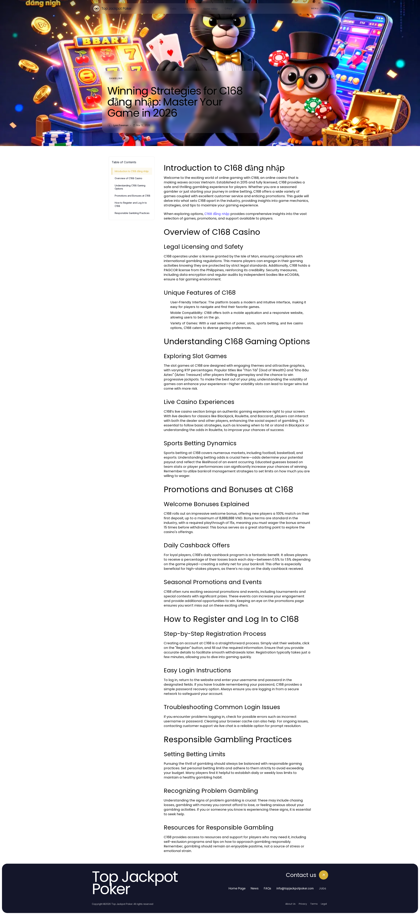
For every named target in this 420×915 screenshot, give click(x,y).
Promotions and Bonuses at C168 (132, 195)
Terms (314, 903)
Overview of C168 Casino (128, 178)
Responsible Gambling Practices (132, 213)
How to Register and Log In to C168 (131, 204)
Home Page (237, 888)
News (255, 888)
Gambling (116, 78)
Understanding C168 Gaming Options (130, 187)
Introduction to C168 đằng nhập (132, 171)
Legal (324, 903)
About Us (290, 903)
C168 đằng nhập (217, 214)
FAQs (267, 888)
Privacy (303, 903)
